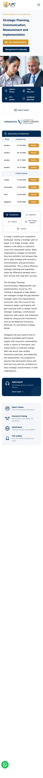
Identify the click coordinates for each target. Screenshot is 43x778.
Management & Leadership (16, 49)
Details (33, 145)
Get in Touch (23, 110)
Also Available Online (17, 42)
